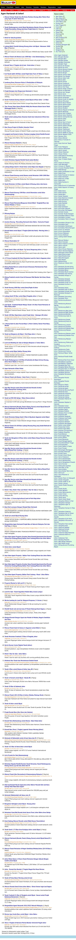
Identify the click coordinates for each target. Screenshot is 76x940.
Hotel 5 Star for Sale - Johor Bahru (15, 654)
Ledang (58, 30)
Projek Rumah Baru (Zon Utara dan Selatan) (19, 712)
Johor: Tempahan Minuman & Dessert (63, 521)
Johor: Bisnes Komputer (61, 97)
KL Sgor (4, 10)
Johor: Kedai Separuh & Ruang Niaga (64, 188)
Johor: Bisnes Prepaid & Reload (64, 110)
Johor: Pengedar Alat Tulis (62, 365)
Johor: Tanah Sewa (60, 497)
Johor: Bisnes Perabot (61, 108)
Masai (57, 32)
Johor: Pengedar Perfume (62, 372)
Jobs (22, 7)
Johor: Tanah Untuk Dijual (62, 499)
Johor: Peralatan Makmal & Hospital (62, 399)
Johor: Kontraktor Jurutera (62, 217)
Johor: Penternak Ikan (61, 392)
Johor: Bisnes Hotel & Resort (63, 88)
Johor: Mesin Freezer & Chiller (63, 244)
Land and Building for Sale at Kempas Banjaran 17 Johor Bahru (25, 343)
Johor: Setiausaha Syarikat (62, 466)
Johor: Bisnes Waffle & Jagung (63, 133)
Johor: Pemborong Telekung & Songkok (63, 343)
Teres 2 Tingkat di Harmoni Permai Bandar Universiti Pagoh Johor (25, 923)
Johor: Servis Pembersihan (62, 460)
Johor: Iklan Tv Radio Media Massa (63, 160)
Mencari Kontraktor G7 (12, 241)
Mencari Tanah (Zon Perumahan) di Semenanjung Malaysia (23, 774)
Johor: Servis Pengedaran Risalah (64, 462)
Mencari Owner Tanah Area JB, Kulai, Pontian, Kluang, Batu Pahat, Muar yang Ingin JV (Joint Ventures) (27, 18)
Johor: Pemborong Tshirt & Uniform (62, 347)
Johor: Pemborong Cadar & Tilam (62, 317)
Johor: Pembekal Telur (61, 298)
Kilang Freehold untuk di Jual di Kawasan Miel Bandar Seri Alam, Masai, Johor (27, 278)
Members (43, 7)
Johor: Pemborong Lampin (62, 325)
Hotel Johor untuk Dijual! (13, 547)
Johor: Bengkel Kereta (61, 60)
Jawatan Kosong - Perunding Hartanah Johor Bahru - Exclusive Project (27, 222)
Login (59, 7)
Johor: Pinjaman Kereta (61, 420)
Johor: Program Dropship (62, 432)
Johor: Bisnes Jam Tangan (62, 92)
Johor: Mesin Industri (60, 245)
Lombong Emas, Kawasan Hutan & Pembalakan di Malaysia (23, 82)
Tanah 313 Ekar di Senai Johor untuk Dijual (18, 747)
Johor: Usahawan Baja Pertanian (64, 532)
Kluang (58, 23)
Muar (57, 36)
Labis (57, 29)
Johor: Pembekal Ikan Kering (63, 273)
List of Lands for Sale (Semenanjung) (16, 755)
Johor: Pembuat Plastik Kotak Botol (63, 357)
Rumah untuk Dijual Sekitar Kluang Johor (18, 351)
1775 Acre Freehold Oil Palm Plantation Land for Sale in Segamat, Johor (28, 258)
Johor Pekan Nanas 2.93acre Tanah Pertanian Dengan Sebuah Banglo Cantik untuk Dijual (26, 860)
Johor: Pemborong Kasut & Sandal (62, 322)
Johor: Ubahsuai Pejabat (61, 527)
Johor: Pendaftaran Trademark (63, 363)
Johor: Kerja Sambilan (61, 207)
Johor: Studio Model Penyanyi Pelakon (63, 486)
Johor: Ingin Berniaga (61, 164)
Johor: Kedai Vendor (60, 192)
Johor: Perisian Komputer (62, 407)
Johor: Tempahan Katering (62, 511)
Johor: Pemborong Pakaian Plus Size (64, 336)
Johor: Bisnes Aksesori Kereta (63, 69)
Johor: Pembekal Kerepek (62, 279)
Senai (57, 43)
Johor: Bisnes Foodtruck (61, 83)
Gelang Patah (60, 20)
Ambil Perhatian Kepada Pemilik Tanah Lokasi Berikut (21, 160)
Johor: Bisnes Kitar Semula (62, 96)
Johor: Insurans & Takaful (62, 166)
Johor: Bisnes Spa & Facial (62, 122)
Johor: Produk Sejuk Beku (62, 429)
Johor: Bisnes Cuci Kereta (62, 76)
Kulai (57, 27)
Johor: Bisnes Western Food (62, 134)
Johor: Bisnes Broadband (62, 71)
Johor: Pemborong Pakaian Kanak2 (62, 331)
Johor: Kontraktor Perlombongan (64, 228)
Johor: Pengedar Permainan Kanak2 (62, 375)
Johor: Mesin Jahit (59, 247)
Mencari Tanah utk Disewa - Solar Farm (17, 377)
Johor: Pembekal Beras (61, 270)
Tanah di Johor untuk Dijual (13, 704)
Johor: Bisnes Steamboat (62, 124)
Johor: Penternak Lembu (61, 395)
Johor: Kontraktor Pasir (61, 224)
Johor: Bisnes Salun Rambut (63, 115)
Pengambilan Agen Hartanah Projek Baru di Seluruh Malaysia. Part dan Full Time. (27, 525)
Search (17, 7)
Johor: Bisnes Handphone (62, 85)
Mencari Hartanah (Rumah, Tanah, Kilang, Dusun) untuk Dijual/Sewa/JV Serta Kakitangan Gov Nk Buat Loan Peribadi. (27, 407)
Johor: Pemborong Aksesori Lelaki (62, 301)
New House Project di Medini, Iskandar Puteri (19, 127)
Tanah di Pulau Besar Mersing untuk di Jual (18, 878)
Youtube (36, 7)
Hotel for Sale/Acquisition (13, 38)
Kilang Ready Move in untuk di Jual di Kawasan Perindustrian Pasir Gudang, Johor (26, 268)
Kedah (20, 10)
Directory (29, 7)
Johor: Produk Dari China (62, 427)
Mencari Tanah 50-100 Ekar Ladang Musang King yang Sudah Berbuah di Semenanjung (28, 426)
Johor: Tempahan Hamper (62, 503)
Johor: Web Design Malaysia (63, 541)
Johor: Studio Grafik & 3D (62, 481)
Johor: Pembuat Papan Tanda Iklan (63, 354)
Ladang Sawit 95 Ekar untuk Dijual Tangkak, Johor (20, 296)
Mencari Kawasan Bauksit (13, 143)
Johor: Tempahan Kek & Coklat (63, 513)
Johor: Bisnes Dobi (60, 80)
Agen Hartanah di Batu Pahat (14, 368)
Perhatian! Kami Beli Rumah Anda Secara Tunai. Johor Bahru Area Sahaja (28, 812)
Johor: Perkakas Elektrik (61, 411)
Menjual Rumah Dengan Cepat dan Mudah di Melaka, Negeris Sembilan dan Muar (27, 618)
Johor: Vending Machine (61, 540)
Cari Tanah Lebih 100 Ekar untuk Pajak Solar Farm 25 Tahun (24, 74)
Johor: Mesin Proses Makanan (63, 249)
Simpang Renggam (62, 44)
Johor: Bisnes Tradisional (62, 129)
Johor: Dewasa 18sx (60, 136)
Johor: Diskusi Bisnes (60, 138)
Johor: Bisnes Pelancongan (62, 104)
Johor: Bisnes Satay (60, 118)
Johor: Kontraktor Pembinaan (63, 226)
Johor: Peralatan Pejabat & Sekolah (62, 403)
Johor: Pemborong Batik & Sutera (62, 308)
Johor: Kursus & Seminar (62, 229)
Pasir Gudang (60, 37)
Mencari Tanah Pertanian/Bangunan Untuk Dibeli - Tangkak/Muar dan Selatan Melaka (27, 204)
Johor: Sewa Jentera (60, 469)
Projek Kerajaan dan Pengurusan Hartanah (18, 91)
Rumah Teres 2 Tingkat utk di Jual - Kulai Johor (19, 65)
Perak (34, 10)
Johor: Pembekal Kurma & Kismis (62, 285)
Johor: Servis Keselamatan (62, 459)
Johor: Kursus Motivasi (61, 235)
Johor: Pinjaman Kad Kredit (62, 418)
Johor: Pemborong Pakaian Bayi (64, 328)
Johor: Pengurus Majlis (61, 384)
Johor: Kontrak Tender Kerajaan (64, 214)
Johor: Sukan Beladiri (60, 490)
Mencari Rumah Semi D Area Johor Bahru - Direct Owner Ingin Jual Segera (28, 887)
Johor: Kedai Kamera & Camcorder (61, 183)
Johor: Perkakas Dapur (61, 409)
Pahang (64, 10)
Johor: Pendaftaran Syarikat (62, 362)
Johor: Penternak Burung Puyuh (64, 390)
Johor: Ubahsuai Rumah (61, 529)
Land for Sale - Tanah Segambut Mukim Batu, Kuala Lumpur (24, 592)
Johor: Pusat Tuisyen (60, 448)
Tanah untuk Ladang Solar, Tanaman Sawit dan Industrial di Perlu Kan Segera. (27, 118)
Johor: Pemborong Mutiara (62, 326)
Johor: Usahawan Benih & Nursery (62, 535)
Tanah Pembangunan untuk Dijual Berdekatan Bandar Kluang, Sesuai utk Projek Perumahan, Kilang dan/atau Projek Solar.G (28, 28)
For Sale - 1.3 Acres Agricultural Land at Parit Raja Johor (23, 498)
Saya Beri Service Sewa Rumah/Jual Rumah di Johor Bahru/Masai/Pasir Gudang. (27, 470)
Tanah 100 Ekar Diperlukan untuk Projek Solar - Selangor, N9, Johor (26, 315)
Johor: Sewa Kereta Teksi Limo (63, 471)
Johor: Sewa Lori (59, 473)
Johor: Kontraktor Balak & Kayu (64, 215)
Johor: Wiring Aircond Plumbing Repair (64, 546)
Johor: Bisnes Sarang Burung (63, 117)
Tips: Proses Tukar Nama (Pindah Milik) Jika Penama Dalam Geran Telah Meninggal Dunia (27, 107)
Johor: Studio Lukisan (61, 483)
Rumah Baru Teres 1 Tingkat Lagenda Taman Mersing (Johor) (24, 729)
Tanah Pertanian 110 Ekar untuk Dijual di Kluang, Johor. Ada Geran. (26, 184)
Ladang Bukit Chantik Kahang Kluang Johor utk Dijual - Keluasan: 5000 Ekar (27, 47)
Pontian (58, 39)
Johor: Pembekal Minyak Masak (64, 291)
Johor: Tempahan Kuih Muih (63, 518)
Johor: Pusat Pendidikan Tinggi (64, 443)
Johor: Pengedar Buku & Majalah (64, 369)
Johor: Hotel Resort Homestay (63, 155)
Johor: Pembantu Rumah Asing (63, 266)
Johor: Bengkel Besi (60, 59)
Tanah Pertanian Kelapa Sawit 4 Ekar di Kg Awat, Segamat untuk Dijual (27, 417)
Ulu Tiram (59, 51)
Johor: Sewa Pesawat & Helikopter (61, 475)
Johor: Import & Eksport (61, 163)
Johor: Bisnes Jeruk (60, 94)
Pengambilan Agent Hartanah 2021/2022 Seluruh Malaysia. (24, 906)
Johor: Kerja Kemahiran (61, 199)
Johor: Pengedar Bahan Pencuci (64, 367)
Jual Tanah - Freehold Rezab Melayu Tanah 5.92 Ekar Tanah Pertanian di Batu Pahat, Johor (27, 305)
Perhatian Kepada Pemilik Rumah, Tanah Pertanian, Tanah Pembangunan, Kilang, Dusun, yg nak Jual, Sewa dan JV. (28, 765)
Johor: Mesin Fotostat (61, 242)
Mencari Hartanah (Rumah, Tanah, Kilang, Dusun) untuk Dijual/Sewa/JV (27, 838)
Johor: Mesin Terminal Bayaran (63, 251)
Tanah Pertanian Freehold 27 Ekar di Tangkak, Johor (21, 636)
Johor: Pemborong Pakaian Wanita (62, 339)
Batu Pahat (59, 18)
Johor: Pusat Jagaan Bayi (61, 436)
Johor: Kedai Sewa (60, 191)
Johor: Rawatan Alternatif (62, 451)
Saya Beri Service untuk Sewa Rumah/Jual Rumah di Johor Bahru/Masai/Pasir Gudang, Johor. (23, 388)
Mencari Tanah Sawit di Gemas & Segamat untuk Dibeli (22, 628)
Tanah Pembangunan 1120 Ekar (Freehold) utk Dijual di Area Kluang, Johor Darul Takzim (27, 361)
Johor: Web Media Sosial (62, 543)
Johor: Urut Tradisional (61, 531)
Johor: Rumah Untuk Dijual (62, 455)
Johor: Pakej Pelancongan (62, 254)
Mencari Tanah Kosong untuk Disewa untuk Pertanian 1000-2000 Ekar (27, 175)
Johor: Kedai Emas (60, 173)
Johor (57, 10)
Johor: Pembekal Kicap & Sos (63, 282)
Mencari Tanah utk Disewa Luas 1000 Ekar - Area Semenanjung (24, 57)
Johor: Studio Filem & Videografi (64, 478)
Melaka (50, 10)
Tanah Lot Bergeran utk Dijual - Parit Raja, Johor (20, 334)
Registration (52, 7)
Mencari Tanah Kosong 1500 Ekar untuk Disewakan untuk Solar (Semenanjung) (25, 193)
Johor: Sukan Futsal (60, 494)
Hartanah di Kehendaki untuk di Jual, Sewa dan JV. (21, 738)
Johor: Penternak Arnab (61, 386)
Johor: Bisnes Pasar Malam (62, 103)
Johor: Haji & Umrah (60, 150)
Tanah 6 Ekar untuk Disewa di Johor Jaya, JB (18, 669)
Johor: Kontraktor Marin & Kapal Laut (64, 220)
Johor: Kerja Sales (59, 205)
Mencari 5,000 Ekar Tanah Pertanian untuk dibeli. (20, 151)
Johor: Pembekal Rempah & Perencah (63, 294)
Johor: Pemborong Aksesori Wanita (62, 304)
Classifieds (10, 7)
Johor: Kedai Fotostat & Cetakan (64, 175)
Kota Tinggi (59, 25)
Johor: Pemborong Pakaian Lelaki (64, 333)
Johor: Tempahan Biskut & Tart (63, 501)
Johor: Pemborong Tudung (62, 351)
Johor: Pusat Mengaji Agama (63, 441)
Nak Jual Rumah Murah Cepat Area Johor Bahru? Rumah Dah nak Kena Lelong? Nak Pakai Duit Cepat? (27, 785)
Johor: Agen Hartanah (61, 55)
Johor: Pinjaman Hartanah (62, 416)
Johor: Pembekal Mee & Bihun (63, 289)
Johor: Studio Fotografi (61, 480)
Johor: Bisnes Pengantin (61, 106)
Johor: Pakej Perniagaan (61, 258)
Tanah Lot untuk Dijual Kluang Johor (16, 516)
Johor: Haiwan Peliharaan (62, 148)
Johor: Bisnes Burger (60, 73)
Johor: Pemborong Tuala (61, 349)
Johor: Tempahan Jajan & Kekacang (62, 505)
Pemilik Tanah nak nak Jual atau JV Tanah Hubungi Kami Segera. (25, 609)
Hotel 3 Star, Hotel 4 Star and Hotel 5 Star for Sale (21, 490)
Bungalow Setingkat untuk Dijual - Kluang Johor (20, 804)
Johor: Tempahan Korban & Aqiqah (62, 516)
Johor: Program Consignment (63, 430)
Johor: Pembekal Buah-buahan (63, 272)
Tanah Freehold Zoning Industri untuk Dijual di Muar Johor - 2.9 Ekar (27, 100)
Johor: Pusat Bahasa (60, 434)
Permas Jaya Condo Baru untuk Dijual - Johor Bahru (21, 914)
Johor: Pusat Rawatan (61, 444)
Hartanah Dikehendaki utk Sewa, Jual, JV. (17, 795)
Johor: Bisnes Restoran (61, 111)
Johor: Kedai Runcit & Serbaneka (64, 185)
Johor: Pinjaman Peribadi (62, 422)
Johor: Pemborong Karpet (62, 319)
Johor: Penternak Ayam (61, 388)
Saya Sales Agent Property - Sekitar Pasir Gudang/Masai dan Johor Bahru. (28, 555)
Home (3, 7)
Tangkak (58, 50)
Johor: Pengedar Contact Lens (63, 370)
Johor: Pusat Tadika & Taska (63, 446)
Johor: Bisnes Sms (59, 120)
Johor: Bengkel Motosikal (62, 62)
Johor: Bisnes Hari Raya (61, 87)
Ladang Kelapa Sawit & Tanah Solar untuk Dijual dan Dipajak (24, 167)
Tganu (72, 10)
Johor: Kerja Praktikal (60, 203)
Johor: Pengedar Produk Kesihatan (61, 382)
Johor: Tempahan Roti (61, 526)
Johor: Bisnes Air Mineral (62, 66)
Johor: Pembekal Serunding (62, 296)
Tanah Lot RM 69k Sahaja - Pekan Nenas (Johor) (20, 398)
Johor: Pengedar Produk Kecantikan (61, 378)
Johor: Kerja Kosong (60, 201)
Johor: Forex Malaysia (61, 147)
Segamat (58, 41)
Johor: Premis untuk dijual (62, 425)
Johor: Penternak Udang (61, 397)
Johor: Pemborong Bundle (62, 314)
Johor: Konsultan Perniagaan (63, 210)
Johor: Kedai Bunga (60, 169)
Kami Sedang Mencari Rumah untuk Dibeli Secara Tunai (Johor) (25, 821)
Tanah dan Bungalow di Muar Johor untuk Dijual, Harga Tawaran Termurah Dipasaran (28, 439)
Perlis (12, 10)
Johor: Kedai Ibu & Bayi (61, 178)
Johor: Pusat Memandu (61, 439)
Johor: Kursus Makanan (61, 233)
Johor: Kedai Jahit (59, 180)
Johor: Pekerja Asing (60, 261)
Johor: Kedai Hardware (61, 177)
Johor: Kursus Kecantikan (62, 231)
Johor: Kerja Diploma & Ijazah (63, 198)
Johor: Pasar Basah (60, 259)
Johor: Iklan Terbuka (60, 157)
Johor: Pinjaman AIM (60, 414)
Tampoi (58, 48)
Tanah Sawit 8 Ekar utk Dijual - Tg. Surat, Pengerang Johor (23, 250)
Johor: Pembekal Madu (61, 288)
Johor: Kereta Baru (60, 194)
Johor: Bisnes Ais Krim (61, 67)
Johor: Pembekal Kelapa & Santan (62, 276)
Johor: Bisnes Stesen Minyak (63, 125)
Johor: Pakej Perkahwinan (62, 256)
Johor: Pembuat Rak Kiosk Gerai (64, 360)
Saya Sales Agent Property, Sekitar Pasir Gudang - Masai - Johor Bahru (27, 574)
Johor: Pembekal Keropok (62, 281)
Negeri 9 (42, 10)
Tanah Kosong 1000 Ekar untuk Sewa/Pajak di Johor (21, 287)
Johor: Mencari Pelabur (61, 240)
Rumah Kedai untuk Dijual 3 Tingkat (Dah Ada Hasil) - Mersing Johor (26, 231)
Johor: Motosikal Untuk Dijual (63, 252)
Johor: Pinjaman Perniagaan (63, 423)
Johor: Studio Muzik (60, 488)
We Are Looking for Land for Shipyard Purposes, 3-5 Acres (23, 600)
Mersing (58, 34)
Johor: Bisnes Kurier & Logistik (63, 99)
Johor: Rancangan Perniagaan (63, 450)
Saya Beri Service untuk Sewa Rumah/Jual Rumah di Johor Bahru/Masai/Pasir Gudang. (23, 449)
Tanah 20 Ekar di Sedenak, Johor (15, 686)
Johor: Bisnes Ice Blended (62, 90)
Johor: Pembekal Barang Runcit (64, 268)
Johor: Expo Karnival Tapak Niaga (62, 144)
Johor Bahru (59, 21)
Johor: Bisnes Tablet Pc (61, 127)
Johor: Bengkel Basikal (61, 57)
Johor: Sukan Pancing (61, 496)
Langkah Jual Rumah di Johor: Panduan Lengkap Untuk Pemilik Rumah (27, 134)
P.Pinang (27, 10)
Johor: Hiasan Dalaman (61, 152)
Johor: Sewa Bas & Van (61, 467)
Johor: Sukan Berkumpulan (62, 492)
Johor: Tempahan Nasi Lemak (63, 524)
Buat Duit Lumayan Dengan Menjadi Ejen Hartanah (21, 507)
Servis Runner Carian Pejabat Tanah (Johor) (18, 645)
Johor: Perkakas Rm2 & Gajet (63, 413)
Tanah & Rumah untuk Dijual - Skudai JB (17, 678)
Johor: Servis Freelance (61, 457)
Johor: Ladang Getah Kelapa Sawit (63, 237)
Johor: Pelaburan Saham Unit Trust (63, 264)
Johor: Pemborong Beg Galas (63, 311)
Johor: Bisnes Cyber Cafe (61, 78)
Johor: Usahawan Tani (61, 538)
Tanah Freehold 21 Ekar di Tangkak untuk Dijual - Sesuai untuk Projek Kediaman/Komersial (27, 896)
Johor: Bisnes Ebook (60, 81)
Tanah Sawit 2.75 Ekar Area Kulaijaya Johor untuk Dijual (22, 830)
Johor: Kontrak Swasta (61, 212)
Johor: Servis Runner (60, 464)
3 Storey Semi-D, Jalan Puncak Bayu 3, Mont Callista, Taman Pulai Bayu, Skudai (27, 324)
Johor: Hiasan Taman (60, 154)
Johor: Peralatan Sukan (61, 406)
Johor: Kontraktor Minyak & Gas (64, 222)
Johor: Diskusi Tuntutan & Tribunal (62, 140)
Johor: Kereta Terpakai (61, 196)
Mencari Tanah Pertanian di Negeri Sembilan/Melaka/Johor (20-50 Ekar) (28, 849)
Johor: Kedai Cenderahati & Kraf (64, 171)
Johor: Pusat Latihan (60, 437)
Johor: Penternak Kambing (62, 393)
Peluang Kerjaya (10, 213)
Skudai (58, 46)
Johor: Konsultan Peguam (62, 208)
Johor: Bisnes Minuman (61, 101)
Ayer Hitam (59, 16)
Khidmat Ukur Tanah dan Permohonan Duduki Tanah (21, 661)
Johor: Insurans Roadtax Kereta (64, 168)
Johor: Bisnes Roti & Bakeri (62, 113)
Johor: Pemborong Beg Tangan (63, 312)
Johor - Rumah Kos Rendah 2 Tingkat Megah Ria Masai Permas (24, 869)
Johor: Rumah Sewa (60, 453)
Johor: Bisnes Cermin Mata (62, 74)
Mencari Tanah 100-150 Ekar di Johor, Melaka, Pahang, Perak (24, 695)
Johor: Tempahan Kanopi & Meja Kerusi (64, 509)
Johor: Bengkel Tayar (60, 64)
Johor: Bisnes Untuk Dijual (62, 131)
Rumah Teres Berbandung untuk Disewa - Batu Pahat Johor (23, 721)
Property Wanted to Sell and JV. (15, 583)
